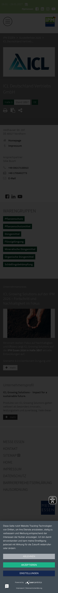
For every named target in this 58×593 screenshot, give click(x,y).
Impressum (20, 588)
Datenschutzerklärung (34, 588)
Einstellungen (29, 573)
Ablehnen (29, 556)
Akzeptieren (29, 564)
